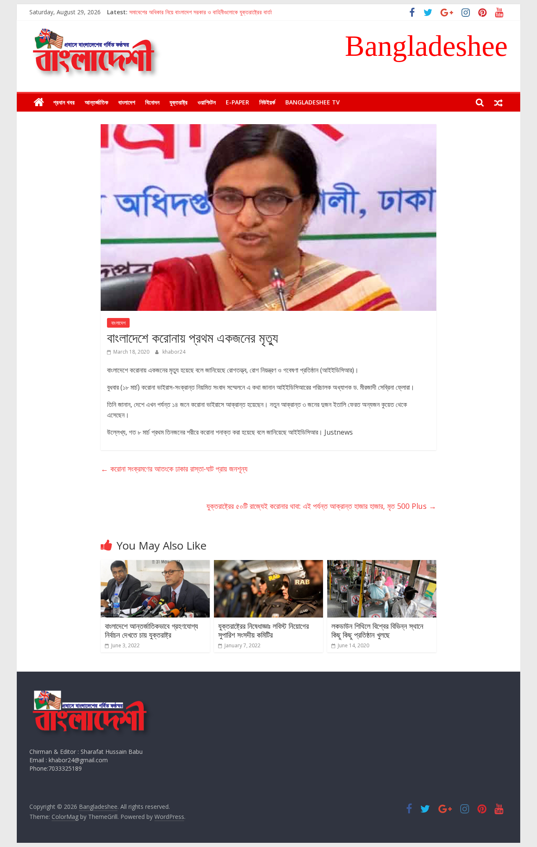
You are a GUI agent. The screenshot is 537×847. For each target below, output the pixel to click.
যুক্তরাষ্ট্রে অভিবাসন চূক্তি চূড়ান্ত (162, 10)
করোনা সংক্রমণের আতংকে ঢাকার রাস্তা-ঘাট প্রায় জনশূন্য (174, 469)
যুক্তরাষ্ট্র (178, 102)
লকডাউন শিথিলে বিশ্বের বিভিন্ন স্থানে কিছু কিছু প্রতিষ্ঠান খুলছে (377, 630)
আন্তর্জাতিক (96, 102)
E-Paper (237, 102)
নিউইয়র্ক (267, 102)
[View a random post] (498, 102)
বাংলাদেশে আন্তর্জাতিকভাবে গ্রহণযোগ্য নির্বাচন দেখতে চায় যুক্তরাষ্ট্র (151, 630)
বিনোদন (152, 102)
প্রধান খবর (64, 102)
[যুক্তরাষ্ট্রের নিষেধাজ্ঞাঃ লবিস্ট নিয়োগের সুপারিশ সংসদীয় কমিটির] (268, 565)
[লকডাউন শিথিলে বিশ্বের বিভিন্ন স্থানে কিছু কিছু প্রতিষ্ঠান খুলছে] (381, 565)
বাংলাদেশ (126, 102)
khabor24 (173, 351)
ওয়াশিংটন (207, 102)
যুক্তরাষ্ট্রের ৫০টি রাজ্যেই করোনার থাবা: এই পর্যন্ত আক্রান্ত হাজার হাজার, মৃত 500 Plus (321, 506)
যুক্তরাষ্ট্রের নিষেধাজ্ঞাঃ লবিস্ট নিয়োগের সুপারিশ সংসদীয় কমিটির (263, 630)
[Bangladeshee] (38, 102)
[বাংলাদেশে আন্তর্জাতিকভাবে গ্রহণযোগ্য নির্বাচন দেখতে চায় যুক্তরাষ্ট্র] (155, 565)
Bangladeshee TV (312, 102)
